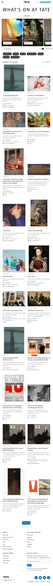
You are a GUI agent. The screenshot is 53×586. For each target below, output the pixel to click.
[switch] (42, 48)
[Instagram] (44, 577)
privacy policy (45, 568)
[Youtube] (40, 577)
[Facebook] (36, 577)
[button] (37, 2)
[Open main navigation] (12, 2)
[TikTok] (48, 577)
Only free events (48, 48)
